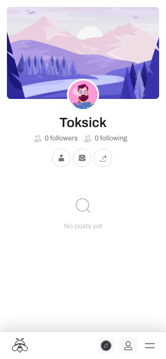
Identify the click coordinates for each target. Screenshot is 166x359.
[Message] (82, 158)
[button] (150, 346)
